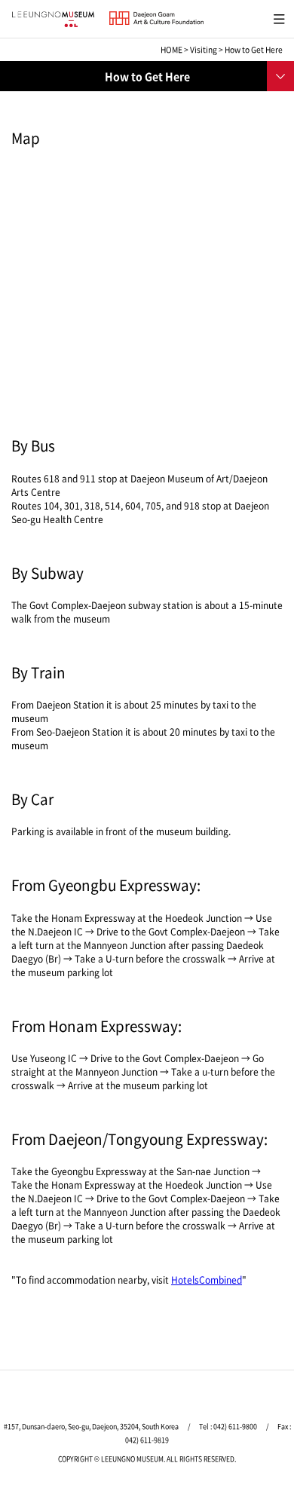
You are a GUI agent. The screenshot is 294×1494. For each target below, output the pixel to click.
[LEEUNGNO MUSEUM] (52, 19)
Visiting (203, 49)
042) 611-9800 (235, 1426)
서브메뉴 (279, 74)
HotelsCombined (206, 1280)
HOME (171, 49)
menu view (276, 17)
